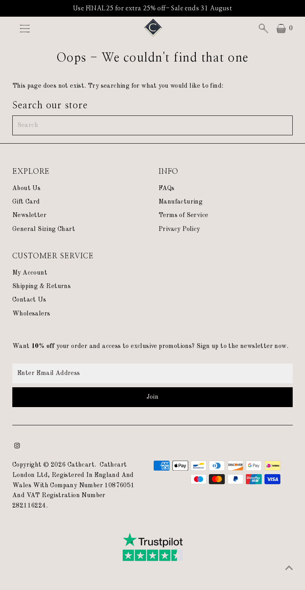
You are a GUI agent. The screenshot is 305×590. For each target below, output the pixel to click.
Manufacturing (180, 202)
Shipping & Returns (41, 286)
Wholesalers (31, 314)
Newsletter (29, 215)
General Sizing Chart (43, 229)
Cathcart (81, 465)
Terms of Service (183, 215)
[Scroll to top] (289, 568)
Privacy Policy (179, 229)
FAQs (166, 188)
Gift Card (26, 202)
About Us (26, 188)
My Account (29, 273)
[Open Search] (263, 29)
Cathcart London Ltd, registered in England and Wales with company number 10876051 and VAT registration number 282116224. (73, 485)
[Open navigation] (45, 28)
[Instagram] (17, 446)
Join (153, 397)
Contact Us (29, 300)
